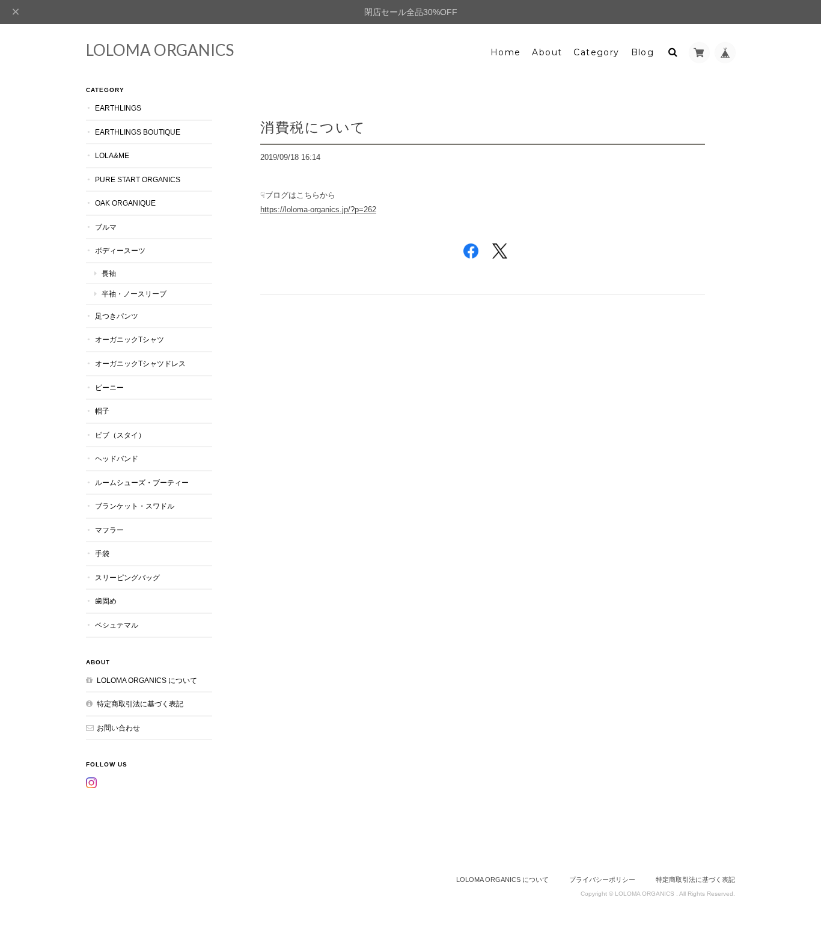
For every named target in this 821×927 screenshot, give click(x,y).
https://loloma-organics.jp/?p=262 (318, 209)
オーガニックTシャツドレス (140, 363)
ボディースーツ (120, 250)
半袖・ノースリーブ (134, 294)
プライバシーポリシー (602, 879)
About (547, 52)
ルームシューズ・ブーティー (142, 482)
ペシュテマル (116, 625)
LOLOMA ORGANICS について (147, 680)
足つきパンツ (116, 316)
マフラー (109, 530)
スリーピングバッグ (127, 577)
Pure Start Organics (137, 179)
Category (596, 52)
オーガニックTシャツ (129, 339)
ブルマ (106, 227)
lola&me (112, 155)
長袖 (109, 273)
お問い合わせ (118, 728)
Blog (643, 52)
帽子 (102, 411)
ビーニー (109, 387)
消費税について (313, 127)
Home (505, 52)
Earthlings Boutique (137, 132)
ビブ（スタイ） (120, 435)
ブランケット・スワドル (134, 506)
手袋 (102, 553)
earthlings (118, 108)
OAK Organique (125, 203)
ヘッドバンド (116, 458)
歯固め (106, 601)
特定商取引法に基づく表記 (140, 704)
